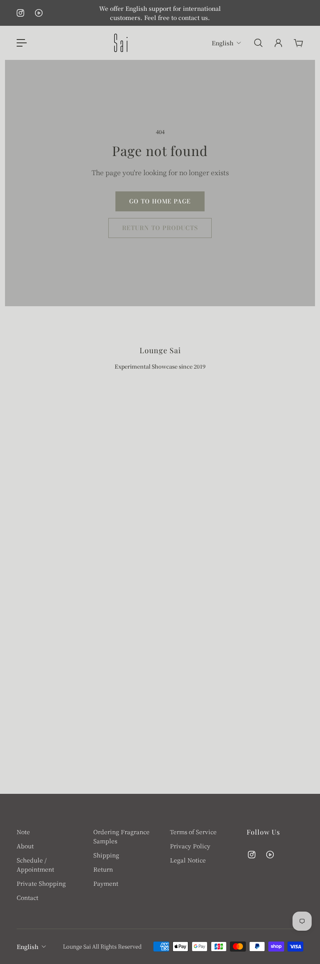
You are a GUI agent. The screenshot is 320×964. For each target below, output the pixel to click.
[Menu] (21, 43)
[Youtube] (39, 13)
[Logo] (121, 43)
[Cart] (298, 43)
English (27, 946)
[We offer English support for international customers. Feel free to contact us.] (160, 13)
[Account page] (278, 43)
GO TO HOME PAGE (160, 201)
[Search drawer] (258, 43)
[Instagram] (20, 13)
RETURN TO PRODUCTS (160, 228)
